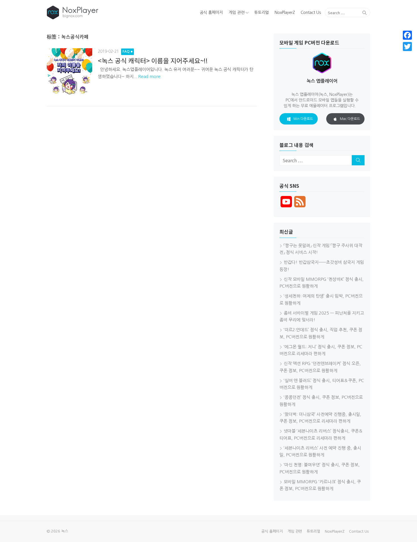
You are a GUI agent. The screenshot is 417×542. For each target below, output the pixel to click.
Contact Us (311, 12)
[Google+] (407, 53)
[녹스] (99, 12)
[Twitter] (407, 46)
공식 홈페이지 (211, 12)
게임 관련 (237, 12)
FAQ (126, 51)
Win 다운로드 (303, 119)
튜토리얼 (261, 12)
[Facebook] (407, 35)
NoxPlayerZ (285, 12)
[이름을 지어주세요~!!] (69, 72)
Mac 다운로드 (350, 119)
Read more (149, 76)
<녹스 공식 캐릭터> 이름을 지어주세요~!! (153, 60)
